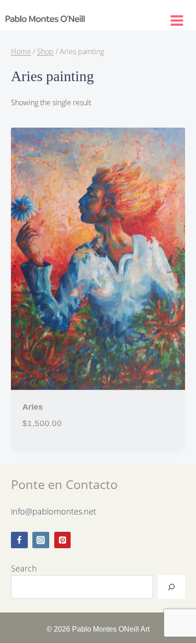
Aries (32, 407)
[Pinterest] (62, 540)
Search (24, 568)
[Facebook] (19, 540)
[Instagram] (40, 540)
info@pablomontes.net (53, 511)
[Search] (171, 587)
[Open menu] (181, 19)
